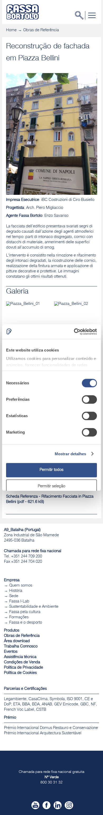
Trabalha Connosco (21, 647)
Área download (17, 641)
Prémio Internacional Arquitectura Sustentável (42, 733)
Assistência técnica (20, 657)
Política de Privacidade (23, 668)
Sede (13, 596)
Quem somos (20, 586)
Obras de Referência (41, 30)
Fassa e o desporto (25, 623)
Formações (19, 617)
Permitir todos (51, 470)
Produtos (11, 631)
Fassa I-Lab (19, 602)
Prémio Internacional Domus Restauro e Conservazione (51, 728)
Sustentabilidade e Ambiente (33, 607)
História (15, 591)
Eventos (10, 652)
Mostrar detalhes (70, 454)
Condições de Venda (22, 662)
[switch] (89, 399)
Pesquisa (81, 15)
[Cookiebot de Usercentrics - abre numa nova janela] (74, 331)
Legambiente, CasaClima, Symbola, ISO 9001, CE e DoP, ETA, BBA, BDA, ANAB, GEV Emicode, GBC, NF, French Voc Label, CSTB (50, 704)
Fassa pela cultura (24, 612)
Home (11, 30)
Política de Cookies (20, 673)
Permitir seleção (51, 486)
